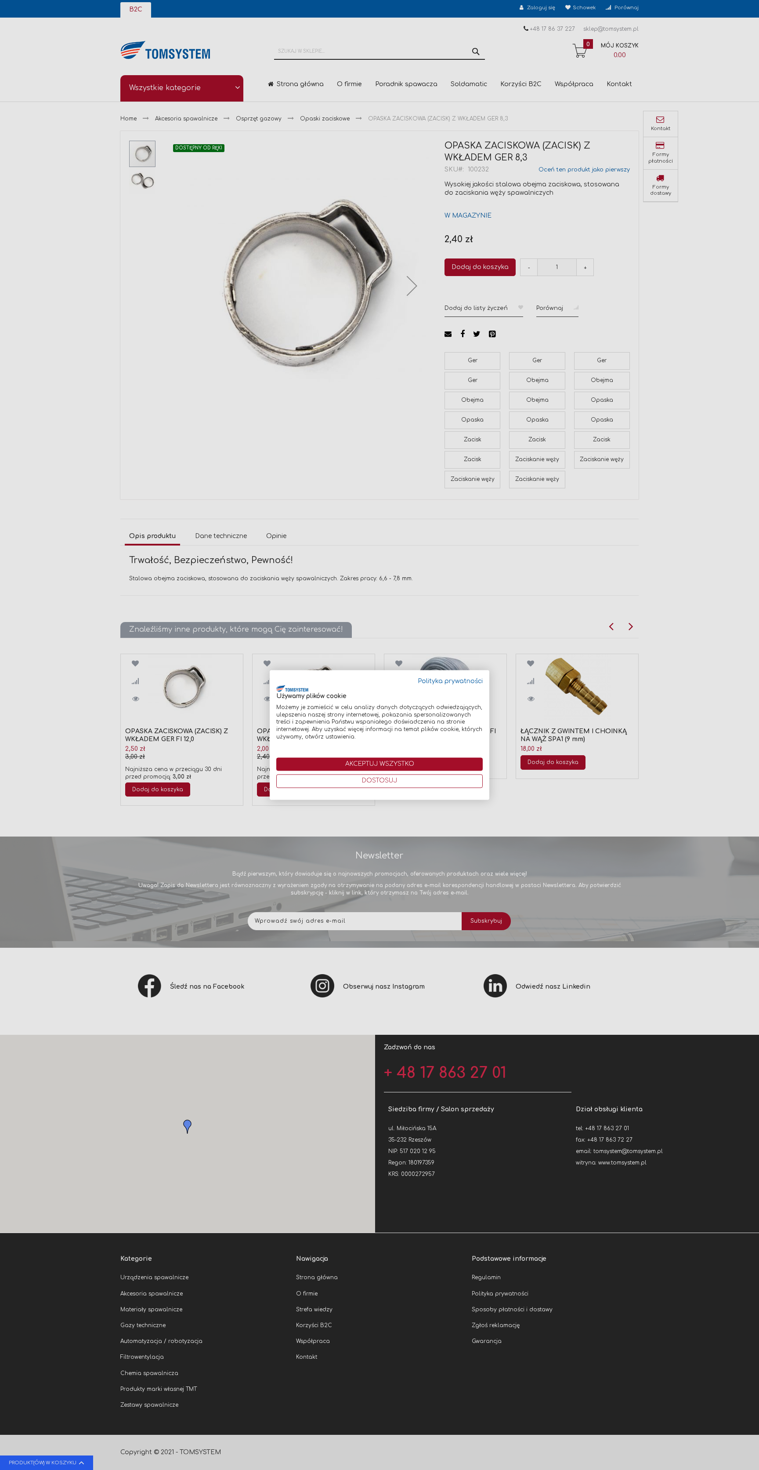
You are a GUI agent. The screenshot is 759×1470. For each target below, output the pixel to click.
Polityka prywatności (450, 681)
